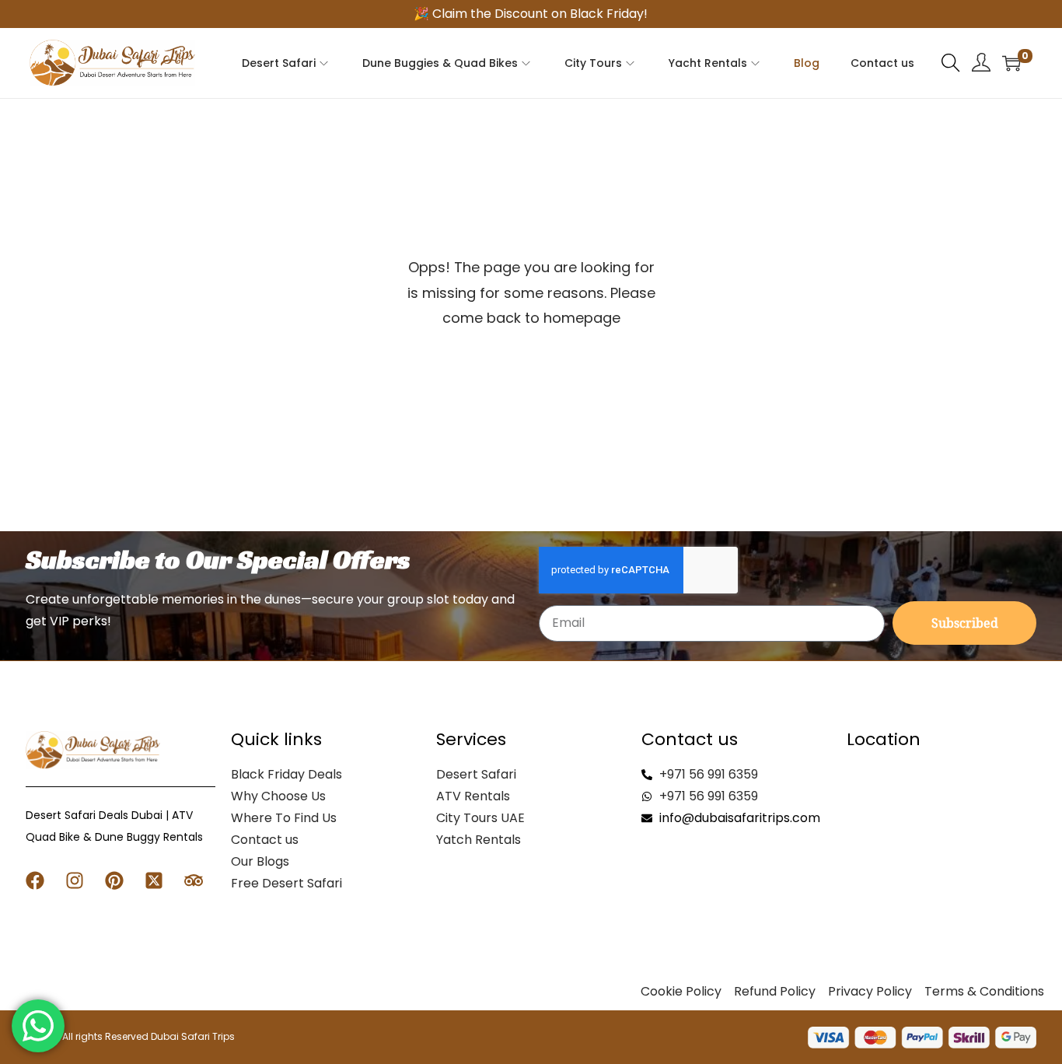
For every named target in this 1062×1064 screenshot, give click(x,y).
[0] (1011, 63)
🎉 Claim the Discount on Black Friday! (531, 14)
